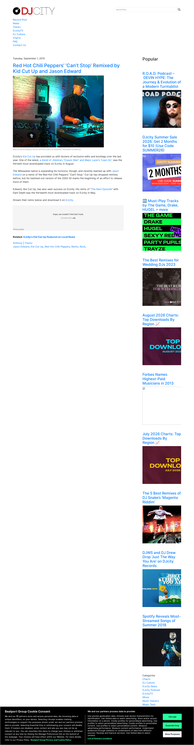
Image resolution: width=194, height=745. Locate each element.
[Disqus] (68, 293)
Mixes (145, 697)
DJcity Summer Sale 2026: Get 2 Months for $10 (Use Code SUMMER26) (159, 143)
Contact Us (19, 45)
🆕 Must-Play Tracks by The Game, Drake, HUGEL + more (160, 205)
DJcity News (149, 686)
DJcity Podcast (151, 689)
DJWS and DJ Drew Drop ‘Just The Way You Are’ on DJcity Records (159, 559)
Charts (17, 37)
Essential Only (172, 725)
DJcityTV (18, 30)
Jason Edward (21, 246)
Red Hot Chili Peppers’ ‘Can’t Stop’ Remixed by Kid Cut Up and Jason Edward (66, 68)
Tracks (16, 26)
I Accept (172, 717)
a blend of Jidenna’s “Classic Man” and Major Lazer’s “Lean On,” (76, 160)
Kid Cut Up (29, 156)
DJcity (69, 199)
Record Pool (20, 19)
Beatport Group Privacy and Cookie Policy (51, 740)
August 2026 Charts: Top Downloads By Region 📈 (160, 319)
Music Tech (148, 704)
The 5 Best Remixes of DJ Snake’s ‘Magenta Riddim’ (161, 497)
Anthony (17, 242)
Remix (74, 246)
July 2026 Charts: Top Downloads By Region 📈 (161, 438)
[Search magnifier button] (179, 9)
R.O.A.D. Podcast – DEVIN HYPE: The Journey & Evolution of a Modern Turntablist (161, 80)
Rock (82, 246)
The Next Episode (101, 189)
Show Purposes (172, 734)
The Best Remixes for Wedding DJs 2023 (160, 262)
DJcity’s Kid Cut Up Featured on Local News (49, 236)
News (16, 23)
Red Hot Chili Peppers (57, 246)
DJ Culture (19, 34)
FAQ (15, 41)
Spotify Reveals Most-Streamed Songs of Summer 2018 (161, 620)
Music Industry (150, 700)
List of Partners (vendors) (100, 738)
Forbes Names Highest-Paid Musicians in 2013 (158, 378)
